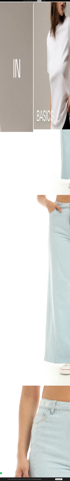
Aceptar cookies (59, 479)
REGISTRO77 (39, 0)
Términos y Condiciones (37, 479)
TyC (44, 0)
